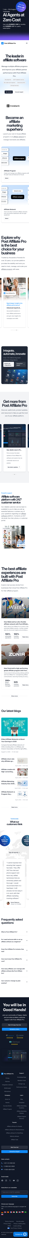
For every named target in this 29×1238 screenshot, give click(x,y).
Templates (21, 1102)
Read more (14, 807)
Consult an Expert (14, 1151)
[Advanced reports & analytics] (14, 302)
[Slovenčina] (2, 1214)
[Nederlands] (20, 1212)
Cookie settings (17, 1226)
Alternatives (7, 1091)
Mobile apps (7, 1088)
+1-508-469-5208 (9, 1169)
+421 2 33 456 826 (9, 1163)
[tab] (13, 474)
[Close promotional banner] (27, 2)
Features (7, 1081)
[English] (5, 1212)
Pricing (7, 1078)
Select (6, 178)
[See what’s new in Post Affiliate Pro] (14, 448)
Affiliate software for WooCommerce (14, 1129)
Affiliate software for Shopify (14, 1126)
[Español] (8, 1212)
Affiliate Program (7, 1109)
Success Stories (7, 1106)
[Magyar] (14, 1212)
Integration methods (7, 1084)
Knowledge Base (21, 1077)
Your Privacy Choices (16, 1228)
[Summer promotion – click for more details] (14, 20)
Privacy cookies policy (19, 1223)
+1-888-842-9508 (9, 1166)
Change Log (21, 1083)
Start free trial (14, 1147)
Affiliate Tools (14, 1139)
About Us (7, 1099)
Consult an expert (20, 364)
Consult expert (19, 92)
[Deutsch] (2, 1212)
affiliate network (18, 137)
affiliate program (6, 269)
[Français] (11, 1212)
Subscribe (14, 1196)
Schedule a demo (14, 1029)
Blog (21, 1099)
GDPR (9, 1226)
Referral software (14, 1136)
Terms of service (9, 1221)
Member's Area (22, 1080)
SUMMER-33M (13, 24)
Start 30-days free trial (14, 1025)
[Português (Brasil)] (25, 1212)
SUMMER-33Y (10, 26)
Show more (14, 696)
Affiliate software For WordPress (14, 1133)
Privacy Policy (7, 1223)
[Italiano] (17, 1212)
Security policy (20, 1221)
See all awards (13, 852)
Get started (9, 92)
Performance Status (21, 1087)
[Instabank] (9, 106)
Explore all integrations (7, 364)
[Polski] (23, 1212)
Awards (7, 1102)
